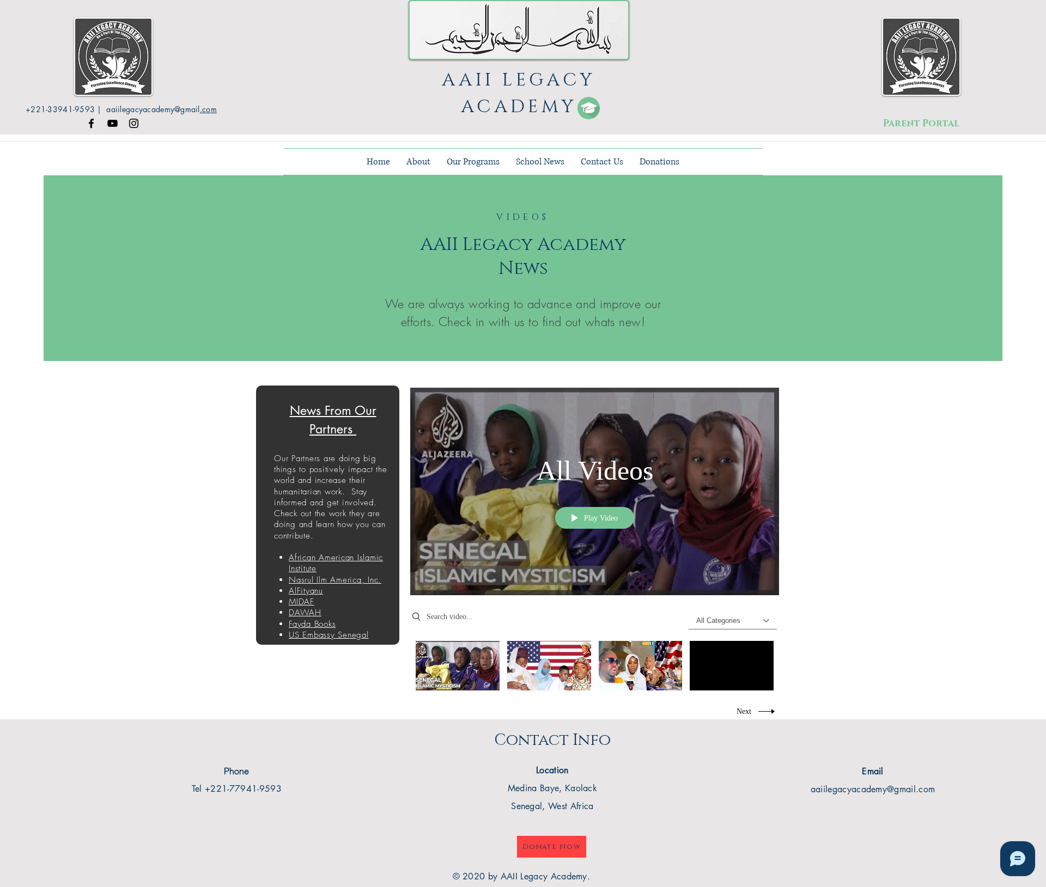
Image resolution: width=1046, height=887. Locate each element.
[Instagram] (133, 123)
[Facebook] (91, 123)
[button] (418, 162)
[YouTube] (112, 123)
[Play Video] (457, 665)
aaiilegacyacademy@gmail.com (873, 789)
